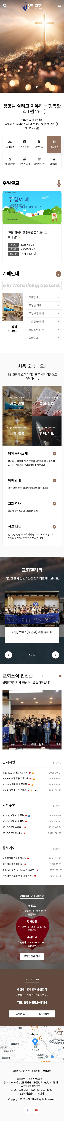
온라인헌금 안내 (32, 956)
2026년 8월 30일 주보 (13, 815)
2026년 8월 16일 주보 (12, 827)
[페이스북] (27, 1110)
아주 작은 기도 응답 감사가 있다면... (19, 870)
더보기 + (57, 763)
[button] (27, 87)
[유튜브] (36, 1110)
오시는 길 (20, 1014)
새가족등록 (18, 406)
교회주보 (33, 338)
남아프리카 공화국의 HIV (14, 858)
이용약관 (36, 1071)
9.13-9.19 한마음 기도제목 (14, 784)
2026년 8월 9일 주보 (12, 833)
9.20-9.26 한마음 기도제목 (15, 778)
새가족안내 (48, 405)
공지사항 (47, 1071)
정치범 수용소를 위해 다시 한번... (17, 876)
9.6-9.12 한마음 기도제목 (14, 790)
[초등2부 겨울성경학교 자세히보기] (31, 719)
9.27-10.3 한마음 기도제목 (15, 772)
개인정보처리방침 (21, 1071)
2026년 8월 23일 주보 (13, 821)
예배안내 (33, 297)
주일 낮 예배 (35, 305)
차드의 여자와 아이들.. (12, 864)
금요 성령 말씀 (36, 329)
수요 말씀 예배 (36, 321)
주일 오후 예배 (36, 313)
